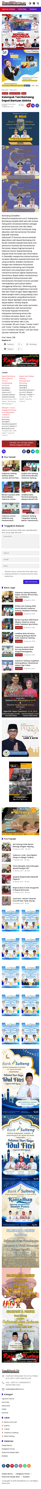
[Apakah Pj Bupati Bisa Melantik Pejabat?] (6, 879)
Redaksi (5, 1456)
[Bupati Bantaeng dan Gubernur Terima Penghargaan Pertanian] (10, 390)
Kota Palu (5, 1402)
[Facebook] (24, 451)
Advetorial (7, 469)
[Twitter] (28, 451)
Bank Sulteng (9, 1436)
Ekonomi (5, 93)
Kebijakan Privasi (8, 1449)
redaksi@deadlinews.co (15, 1389)
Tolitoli (6, 1429)
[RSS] (29, 1466)
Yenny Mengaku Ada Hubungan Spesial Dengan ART (26, 867)
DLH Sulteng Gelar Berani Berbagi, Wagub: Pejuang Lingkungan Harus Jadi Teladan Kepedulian (26, 845)
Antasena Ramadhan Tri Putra (9, 105)
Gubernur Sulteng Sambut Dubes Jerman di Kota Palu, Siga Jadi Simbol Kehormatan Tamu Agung (10, 475)
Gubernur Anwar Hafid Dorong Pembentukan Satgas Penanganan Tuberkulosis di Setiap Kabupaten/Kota (10, 518)
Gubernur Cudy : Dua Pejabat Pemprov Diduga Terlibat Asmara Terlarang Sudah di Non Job (25, 856)
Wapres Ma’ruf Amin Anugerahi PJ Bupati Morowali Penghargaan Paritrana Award (25, 889)
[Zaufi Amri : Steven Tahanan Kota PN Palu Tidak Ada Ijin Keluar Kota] (6, 900)
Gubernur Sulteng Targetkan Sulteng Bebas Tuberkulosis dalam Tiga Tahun (29, 518)
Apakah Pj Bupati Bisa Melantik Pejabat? (25, 878)
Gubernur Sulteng (11, 1433)
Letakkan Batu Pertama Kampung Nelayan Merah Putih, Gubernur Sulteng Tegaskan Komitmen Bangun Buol (30, 497)
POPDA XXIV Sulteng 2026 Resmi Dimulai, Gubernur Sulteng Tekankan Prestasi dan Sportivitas (29, 475)
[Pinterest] (12, 1466)
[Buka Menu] (34, 3)
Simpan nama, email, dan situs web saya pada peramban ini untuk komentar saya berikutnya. (21, 573)
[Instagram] (20, 1466)
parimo (7, 1426)
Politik (4, 1409)
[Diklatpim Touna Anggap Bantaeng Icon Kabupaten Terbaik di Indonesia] (10, 421)
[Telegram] (33, 451)
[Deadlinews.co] (14, 3)
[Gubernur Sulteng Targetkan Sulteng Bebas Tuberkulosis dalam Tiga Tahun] (30, 508)
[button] (30, 3)
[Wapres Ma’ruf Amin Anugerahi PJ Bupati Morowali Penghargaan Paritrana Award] (6, 890)
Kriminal (5, 1413)
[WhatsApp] (37, 451)
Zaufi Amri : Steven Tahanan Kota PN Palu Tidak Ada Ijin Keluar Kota (24, 900)
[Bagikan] (37, 105)
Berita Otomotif (10, 1422)
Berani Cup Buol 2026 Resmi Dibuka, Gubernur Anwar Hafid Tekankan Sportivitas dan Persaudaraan (11, 497)
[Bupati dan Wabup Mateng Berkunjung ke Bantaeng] (28, 388)
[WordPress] (16, 1466)
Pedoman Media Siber (10, 1452)
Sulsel (24, 93)
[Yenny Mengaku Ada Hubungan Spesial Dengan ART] (6, 868)
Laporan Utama (15, 93)
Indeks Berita (7, 1445)
